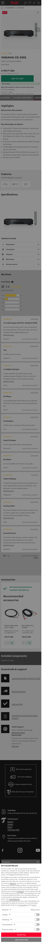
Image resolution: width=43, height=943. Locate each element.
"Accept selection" (14, 899)
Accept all (21, 935)
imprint (34, 905)
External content (8, 929)
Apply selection (21, 940)
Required (5, 910)
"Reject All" (13, 883)
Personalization (7, 924)
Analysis (5, 915)
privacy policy (23, 905)
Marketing (5, 920)
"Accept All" (20, 891)
